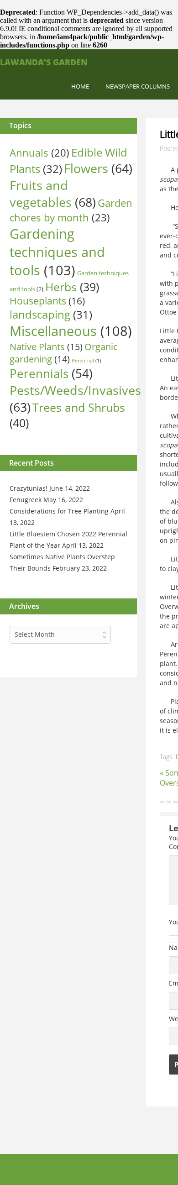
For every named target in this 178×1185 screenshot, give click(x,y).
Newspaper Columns (137, 86)
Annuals (39, 152)
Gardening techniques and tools (57, 252)
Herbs (72, 286)
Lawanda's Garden (44, 62)
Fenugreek (26, 499)
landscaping (51, 314)
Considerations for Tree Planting (59, 511)
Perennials (51, 373)
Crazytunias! (28, 488)
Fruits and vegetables (53, 193)
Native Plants (46, 346)
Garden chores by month (71, 210)
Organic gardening (64, 353)
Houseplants (47, 300)
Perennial (86, 360)
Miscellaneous (71, 331)
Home (80, 86)
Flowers (98, 168)
